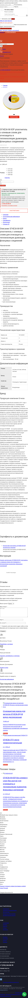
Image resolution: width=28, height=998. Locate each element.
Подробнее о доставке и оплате (9, 205)
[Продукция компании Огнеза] (3, 125)
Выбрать (5, 733)
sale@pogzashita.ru (4, 990)
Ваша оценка (4, 603)
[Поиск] (1, 46)
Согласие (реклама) (4, 956)
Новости (5, 926)
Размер (2, 172)
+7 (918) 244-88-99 (10, 32)
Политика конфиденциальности (11, 982)
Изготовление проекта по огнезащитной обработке (12, 72)
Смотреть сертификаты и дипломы (10, 656)
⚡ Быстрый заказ (14, 210)
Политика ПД (3, 949)
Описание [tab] (5, 214)
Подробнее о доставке (6, 644)
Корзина (5, 942)
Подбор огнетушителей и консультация (11, 81)
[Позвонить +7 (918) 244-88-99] (24, 994)
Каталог (5, 924)
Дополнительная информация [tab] (11, 216)
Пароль (16, 6)
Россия (2, 32)
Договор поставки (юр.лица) (13, 994)
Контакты (5, 929)
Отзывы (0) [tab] (6, 224)
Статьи (4, 928)
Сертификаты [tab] (7, 220)
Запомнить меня (6, 19)
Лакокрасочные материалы (10, 910)
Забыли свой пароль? (6, 21)
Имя (1, 620)
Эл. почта (3, 623)
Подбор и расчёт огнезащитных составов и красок (13, 77)
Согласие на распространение (7, 958)
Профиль (5, 937)
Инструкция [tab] (6, 222)
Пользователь (18, 4)
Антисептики (6, 912)
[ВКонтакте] (1, 979)
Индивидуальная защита (9, 915)
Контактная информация (7, 679)
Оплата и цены (4, 667)
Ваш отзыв (3, 606)
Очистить (7, 177)
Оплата (5, 940)
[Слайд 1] (14, 114)
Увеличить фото (14, 117)
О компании (6, 923)
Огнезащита (6, 908)
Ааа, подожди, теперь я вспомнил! (9, 30)
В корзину (3, 185)
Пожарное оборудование (9, 913)
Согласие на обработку (5, 951)
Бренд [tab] (5, 218)
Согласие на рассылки (5, 953)
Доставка (5, 938)
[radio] (10, 169)
